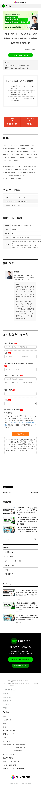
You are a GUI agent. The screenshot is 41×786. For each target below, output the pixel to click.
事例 (4, 727)
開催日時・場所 (12, 124)
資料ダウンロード (20, 666)
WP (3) (6, 570)
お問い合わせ (7, 745)
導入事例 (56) (9, 565)
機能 (4, 716)
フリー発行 (6, 741)
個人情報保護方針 (8, 758)
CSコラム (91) (9, 556)
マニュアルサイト (8, 754)
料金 (4, 723)
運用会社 (5, 694)
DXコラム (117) (9, 552)
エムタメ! (6, 704)
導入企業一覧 (7, 720)
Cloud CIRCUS (10, 689)
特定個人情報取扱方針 (9, 765)
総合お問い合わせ (19, 750)
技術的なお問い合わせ (20, 747)
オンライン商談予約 (19, 744)
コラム (5, 738)
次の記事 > (34, 492)
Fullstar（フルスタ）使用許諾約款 (13, 768)
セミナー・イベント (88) (12, 561)
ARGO (5, 708)
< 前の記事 (6, 492)
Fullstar (6, 712)
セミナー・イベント (8, 487)
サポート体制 (7, 697)
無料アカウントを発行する (20, 659)
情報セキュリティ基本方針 (11, 761)
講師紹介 (30, 124)
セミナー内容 (29, 119)
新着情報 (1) (8, 574)
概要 (12, 119)
